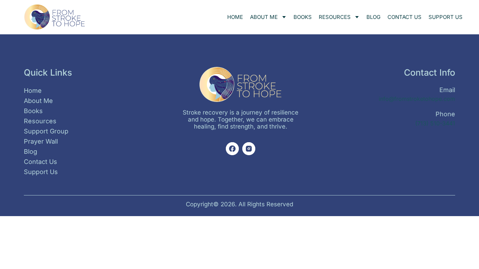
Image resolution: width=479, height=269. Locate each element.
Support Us (446, 17)
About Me (264, 17)
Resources (335, 17)
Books (303, 17)
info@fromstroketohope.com (417, 98)
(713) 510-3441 (435, 123)
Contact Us (404, 17)
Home (235, 17)
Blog (373, 17)
